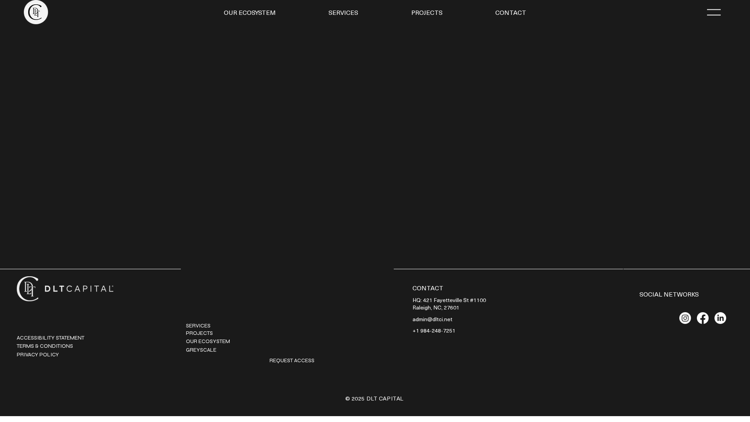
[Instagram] (685, 318)
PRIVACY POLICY (38, 354)
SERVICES (198, 325)
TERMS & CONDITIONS (45, 346)
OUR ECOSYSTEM (208, 341)
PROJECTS (200, 333)
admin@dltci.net (432, 319)
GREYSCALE (201, 350)
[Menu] (713, 12)
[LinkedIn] (720, 318)
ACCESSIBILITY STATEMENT (50, 337)
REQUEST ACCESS (292, 360)
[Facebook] (703, 318)
